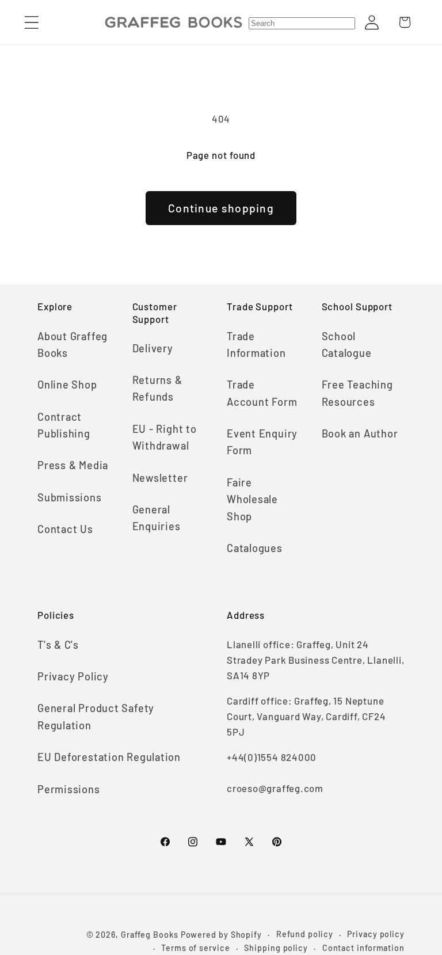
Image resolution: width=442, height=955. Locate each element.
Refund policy (304, 934)
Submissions (69, 497)
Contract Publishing (63, 425)
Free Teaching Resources (357, 393)
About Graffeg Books (72, 344)
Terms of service (195, 948)
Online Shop (67, 384)
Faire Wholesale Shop (252, 499)
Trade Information (256, 344)
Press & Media (72, 465)
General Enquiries (156, 517)
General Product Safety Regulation (95, 716)
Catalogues (255, 548)
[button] (31, 22)
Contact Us (65, 529)
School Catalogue (347, 344)
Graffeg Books (149, 934)
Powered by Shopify (221, 934)
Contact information (363, 948)
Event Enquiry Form (262, 441)
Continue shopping (221, 208)
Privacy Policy (73, 676)
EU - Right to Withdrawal (164, 437)
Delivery (152, 348)
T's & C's (58, 644)
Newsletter (160, 477)
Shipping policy (276, 948)
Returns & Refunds (157, 388)
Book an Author (360, 433)
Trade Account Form (262, 393)
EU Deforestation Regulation (109, 757)
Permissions (68, 789)
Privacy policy (376, 934)
